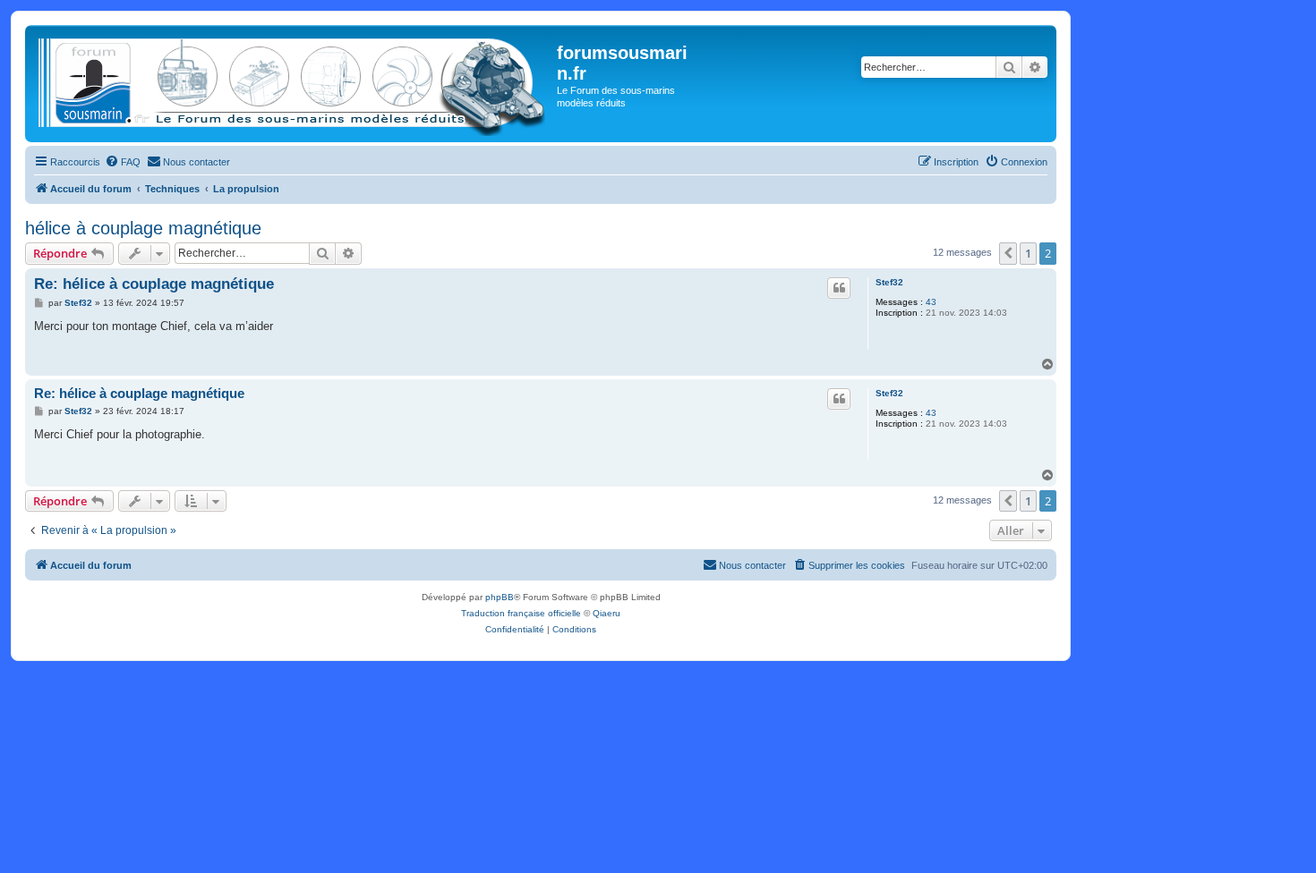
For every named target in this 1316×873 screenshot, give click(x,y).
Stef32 (889, 282)
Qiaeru (606, 613)
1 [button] (1028, 253)
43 (931, 302)
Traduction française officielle (521, 613)
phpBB (499, 597)
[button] (1008, 253)
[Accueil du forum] (293, 84)
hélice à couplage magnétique (143, 228)
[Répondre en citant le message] (838, 288)
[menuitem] (123, 162)
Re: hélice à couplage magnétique (154, 283)
